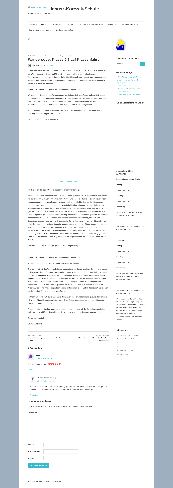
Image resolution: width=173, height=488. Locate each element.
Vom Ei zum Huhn (125, 86)
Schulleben (130, 347)
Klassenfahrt (121, 343)
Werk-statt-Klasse (122, 354)
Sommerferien (123, 92)
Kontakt (44, 24)
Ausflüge (135, 335)
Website (31, 458)
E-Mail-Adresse (34, 452)
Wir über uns (56, 24)
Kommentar (33, 412)
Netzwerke (112, 24)
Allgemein (42, 56)
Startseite (33, 24)
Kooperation (130, 343)
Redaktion (49, 65)
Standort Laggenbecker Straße (64, 56)
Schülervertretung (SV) (64, 30)
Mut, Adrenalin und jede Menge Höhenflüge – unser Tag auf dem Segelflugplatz (128, 80)
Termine (70, 24)
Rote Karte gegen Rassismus (129, 95)
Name (31, 445)
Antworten (31, 370)
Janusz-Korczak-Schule (74, 8)
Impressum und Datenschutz (40, 30)
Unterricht (131, 350)
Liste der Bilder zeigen (68, 182)
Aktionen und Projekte (123, 335)
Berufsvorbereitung (122, 339)
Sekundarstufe (121, 350)
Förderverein (134, 339)
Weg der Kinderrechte (130, 24)
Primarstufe (49, 56)
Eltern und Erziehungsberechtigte (90, 24)
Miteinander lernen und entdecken (130, 89)
